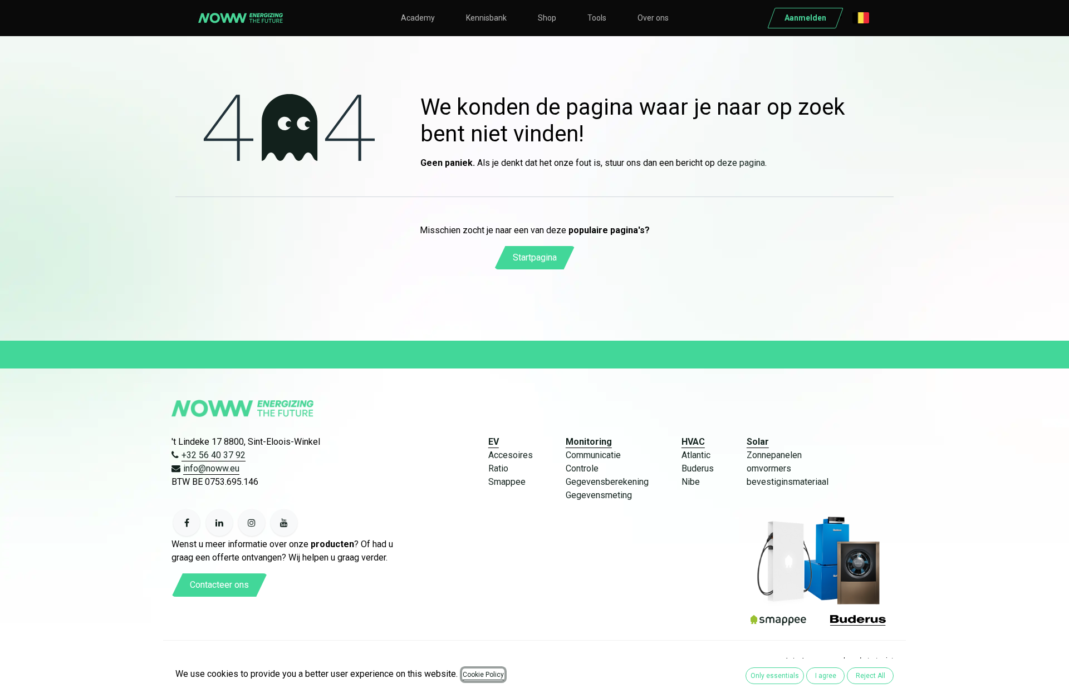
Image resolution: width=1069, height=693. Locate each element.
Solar (758, 441)
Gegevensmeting (599, 495)
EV (493, 441)
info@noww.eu (211, 468)
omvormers (769, 468)
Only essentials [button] (775, 676)
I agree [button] (825, 676)
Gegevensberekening (607, 481)
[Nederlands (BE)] (861, 18)
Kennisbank (486, 17)
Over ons (653, 17)
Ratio (498, 468)
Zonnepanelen (774, 455)
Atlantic (695, 455)
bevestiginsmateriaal (787, 481)
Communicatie (593, 455)
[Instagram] (251, 522)
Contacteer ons (219, 584)
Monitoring (589, 441)
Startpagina (535, 257)
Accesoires (510, 455)
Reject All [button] (870, 676)
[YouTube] (284, 522)
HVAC (693, 441)
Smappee (507, 481)
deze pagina (741, 163)
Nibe (690, 481)
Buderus (697, 468)
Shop (547, 17)
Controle (582, 468)
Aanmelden (805, 17)
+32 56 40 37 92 (214, 455)
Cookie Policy (483, 675)
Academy (418, 17)
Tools (596, 17)
